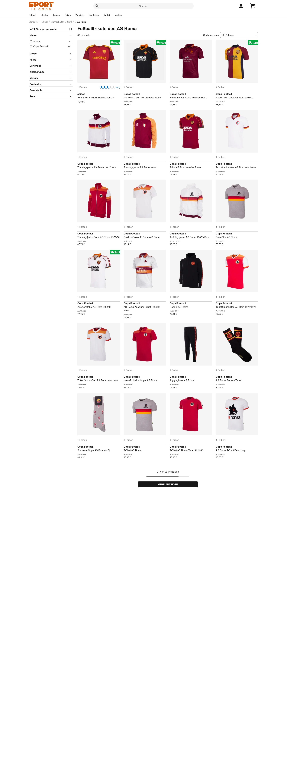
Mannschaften (57, 21)
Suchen (143, 6)
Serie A (70, 21)
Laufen (56, 14)
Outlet (107, 14)
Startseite (33, 21)
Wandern (79, 14)
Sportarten (94, 14)
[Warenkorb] (253, 6)
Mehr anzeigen (168, 484)
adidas (81, 94)
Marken (118, 14)
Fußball (32, 14)
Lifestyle (44, 14)
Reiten (68, 14)
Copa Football (132, 94)
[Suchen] (97, 6)
